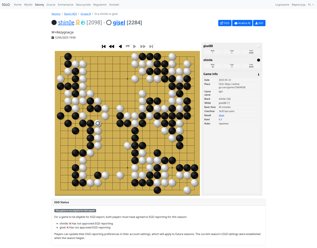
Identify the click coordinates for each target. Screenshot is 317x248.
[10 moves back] (112, 46)
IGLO (6, 4)
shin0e (66, 22)
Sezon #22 (70, 14)
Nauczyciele (83, 4)
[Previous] (120, 46)
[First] (103, 46)
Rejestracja (298, 4)
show (221, 115)
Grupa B (86, 14)
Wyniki (28, 4)
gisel (119, 22)
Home (17, 4)
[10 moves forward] (143, 46)
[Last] (151, 46)
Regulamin (100, 4)
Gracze (51, 4)
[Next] (134, 46)
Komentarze (65, 4)
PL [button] (310, 4)
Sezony (39, 4)
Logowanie (282, 4)
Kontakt (114, 4)
